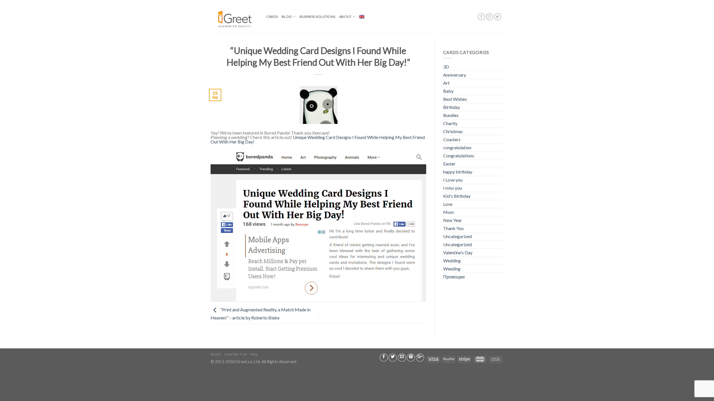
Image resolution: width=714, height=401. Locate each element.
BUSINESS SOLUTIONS (317, 16)
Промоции (454, 276)
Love (447, 204)
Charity (450, 123)
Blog (287, 16)
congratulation (457, 147)
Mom (448, 212)
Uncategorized (457, 236)
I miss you (452, 187)
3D (446, 66)
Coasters (451, 139)
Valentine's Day (457, 252)
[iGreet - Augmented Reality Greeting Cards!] (234, 16)
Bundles (451, 115)
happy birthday (457, 171)
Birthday (451, 107)
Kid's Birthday (457, 196)
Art (446, 82)
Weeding (451, 268)
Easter (449, 163)
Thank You (453, 228)
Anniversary (454, 74)
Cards (272, 16)
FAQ (253, 354)
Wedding (452, 260)
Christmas (453, 131)
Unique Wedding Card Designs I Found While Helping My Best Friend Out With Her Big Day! (318, 139)
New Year (452, 220)
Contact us (235, 354)
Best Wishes (455, 99)
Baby (448, 91)
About (345, 16)
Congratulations (458, 155)
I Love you (452, 179)
